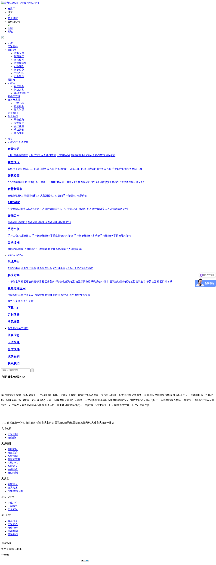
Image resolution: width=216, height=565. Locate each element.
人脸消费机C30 (48, 195)
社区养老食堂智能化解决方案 (58, 281)
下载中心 (19, 103)
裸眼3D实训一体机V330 (64, 182)
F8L (113, 155)
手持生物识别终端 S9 (19, 235)
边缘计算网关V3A (99, 209)
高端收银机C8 (32, 195)
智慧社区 (151, 281)
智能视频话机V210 (81, 155)
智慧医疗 (19, 56)
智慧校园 (19, 59)
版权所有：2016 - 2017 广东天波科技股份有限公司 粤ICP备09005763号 (41, 560)
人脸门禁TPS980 (101, 155)
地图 (10, 28)
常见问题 (19, 109)
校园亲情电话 (15, 295)
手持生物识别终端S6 (61, 235)
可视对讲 (63, 295)
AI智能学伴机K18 (17, 182)
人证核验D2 (63, 155)
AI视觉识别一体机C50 (76, 209)
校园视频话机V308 (133, 182)
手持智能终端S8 (41, 235)
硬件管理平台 (44, 268)
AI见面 (70, 268)
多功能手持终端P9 (102, 235)
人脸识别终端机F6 (18, 155)
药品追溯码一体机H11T (68, 168)
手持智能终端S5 (83, 235)
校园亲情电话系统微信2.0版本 (92, 281)
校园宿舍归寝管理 (31, 281)
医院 (71, 295)
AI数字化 (19, 66)
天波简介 (19, 123)
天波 (10, 43)
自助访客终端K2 (17, 249)
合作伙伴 (19, 126)
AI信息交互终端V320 (111, 182)
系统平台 (19, 86)
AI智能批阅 (14, 281)
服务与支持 (14, 96)
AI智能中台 (14, 268)
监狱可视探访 (82, 295)
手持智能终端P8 (122, 235)
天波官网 (13, 434)
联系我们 (19, 133)
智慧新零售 (20, 63)
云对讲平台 (59, 268)
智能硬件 (13, 437)
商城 (10, 31)
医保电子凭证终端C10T (21, 168)
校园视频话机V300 (88, 182)
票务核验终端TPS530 (59, 222)
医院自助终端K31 (44, 168)
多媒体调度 (51, 295)
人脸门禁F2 (49, 155)
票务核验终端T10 (37, 222)
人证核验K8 (75, 249)
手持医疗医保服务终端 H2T (127, 168)
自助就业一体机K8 (37, 249)
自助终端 (19, 76)
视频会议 (28, 295)
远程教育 (39, 295)
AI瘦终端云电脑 (16, 209)
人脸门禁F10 (36, 155)
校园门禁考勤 (164, 281)
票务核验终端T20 (17, 222)
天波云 (11, 79)
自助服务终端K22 (58, 249)
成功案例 (19, 129)
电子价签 (82, 195)
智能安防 (19, 53)
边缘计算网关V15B (52, 209)
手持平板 (19, 73)
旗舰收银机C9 (15, 195)
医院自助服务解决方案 (122, 281)
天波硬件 (13, 46)
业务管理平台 (28, 268)
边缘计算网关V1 (119, 209)
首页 (10, 138)
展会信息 (19, 119)
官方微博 (13, 18)
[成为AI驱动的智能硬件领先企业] (20, 2)
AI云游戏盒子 (33, 209)
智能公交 (19, 69)
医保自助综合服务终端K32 (96, 168)
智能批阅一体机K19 (39, 182)
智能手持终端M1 (67, 195)
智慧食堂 (141, 281)
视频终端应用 (21, 93)
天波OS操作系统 (83, 268)
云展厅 (11, 8)
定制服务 (19, 106)
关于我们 (13, 113)
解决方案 (19, 89)
